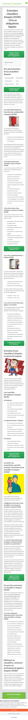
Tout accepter (14, 710)
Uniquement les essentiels (14, 713)
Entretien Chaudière (12, 3)
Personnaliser (14, 717)
